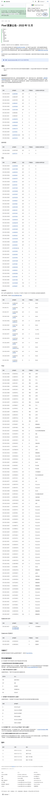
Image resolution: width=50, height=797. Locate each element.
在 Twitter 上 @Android (22, 774)
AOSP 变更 (6, 15)
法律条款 (12, 791)
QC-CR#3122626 (15, 627)
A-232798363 (14, 203)
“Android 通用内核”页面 (16, 295)
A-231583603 (14, 200)
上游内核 (14, 304)
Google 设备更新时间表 (32, 667)
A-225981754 (15, 172)
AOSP (2, 21)
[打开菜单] (2, 1)
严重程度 (3, 79)
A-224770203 (15, 260)
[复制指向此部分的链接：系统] (5, 158)
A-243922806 (15, 273)
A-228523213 (14, 103)
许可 (16, 791)
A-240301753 (15, 226)
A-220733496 (15, 251)
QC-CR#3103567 (15, 629)
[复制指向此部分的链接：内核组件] (7, 290)
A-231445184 (15, 245)
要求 (2, 776)
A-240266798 (15, 222)
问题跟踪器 (36, 786)
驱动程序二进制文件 (5, 784)
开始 (45, 14)
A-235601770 (15, 128)
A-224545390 (15, 165)
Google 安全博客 (21, 780)
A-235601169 (14, 210)
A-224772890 (15, 169)
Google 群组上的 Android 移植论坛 (24, 786)
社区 (9, 791)
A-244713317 (14, 184)
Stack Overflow (37, 784)
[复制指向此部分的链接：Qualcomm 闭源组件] (14, 633)
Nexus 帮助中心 (37, 778)
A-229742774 (15, 138)
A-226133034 (14, 175)
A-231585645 (15, 125)
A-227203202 (15, 191)
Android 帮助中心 (37, 774)
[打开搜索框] (33, 1)
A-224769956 (15, 257)
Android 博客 (20, 778)
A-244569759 (15, 119)
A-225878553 (15, 93)
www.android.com (37, 780)
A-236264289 (15, 241)
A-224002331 (15, 254)
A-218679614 (14, 181)
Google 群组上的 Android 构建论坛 (24, 784)
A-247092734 (15, 238)
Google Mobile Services (38, 782)
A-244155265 (15, 106)
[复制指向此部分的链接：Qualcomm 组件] (11, 618)
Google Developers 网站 (12, 60)
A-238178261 (14, 134)
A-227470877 (15, 194)
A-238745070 (15, 219)
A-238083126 (15, 270)
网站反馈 (25, 791)
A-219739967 (14, 131)
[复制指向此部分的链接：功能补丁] (8, 650)
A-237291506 (15, 216)
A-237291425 (15, 213)
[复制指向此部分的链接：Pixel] (5, 366)
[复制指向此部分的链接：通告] (5, 66)
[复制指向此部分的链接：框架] (5, 86)
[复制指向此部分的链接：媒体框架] (7, 142)
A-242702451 (15, 229)
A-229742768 (15, 197)
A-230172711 (14, 153)
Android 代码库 (4, 774)
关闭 (39, 14)
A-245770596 (15, 109)
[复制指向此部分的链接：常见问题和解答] (13, 658)
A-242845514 (15, 232)
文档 (2, 5)
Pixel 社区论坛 (29, 653)
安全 (9, 21)
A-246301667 (15, 235)
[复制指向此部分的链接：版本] (5, 742)
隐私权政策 (20, 791)
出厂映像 (3, 782)
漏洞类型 (46, 78)
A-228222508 (15, 122)
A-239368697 (14, 286)
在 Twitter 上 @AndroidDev (23, 776)
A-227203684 (15, 282)
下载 (2, 778)
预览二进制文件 (4, 780)
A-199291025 (15, 248)
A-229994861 (15, 263)
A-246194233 (14, 276)
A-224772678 (15, 188)
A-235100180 (15, 207)
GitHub (2, 786)
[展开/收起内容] (6, 29)
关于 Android (4, 791)
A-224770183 (15, 279)
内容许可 (13, 766)
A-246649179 (15, 178)
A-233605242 (15, 267)
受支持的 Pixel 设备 (21, 47)
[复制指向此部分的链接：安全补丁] (8, 75)
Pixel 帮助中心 (36, 776)
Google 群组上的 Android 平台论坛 (24, 782)
